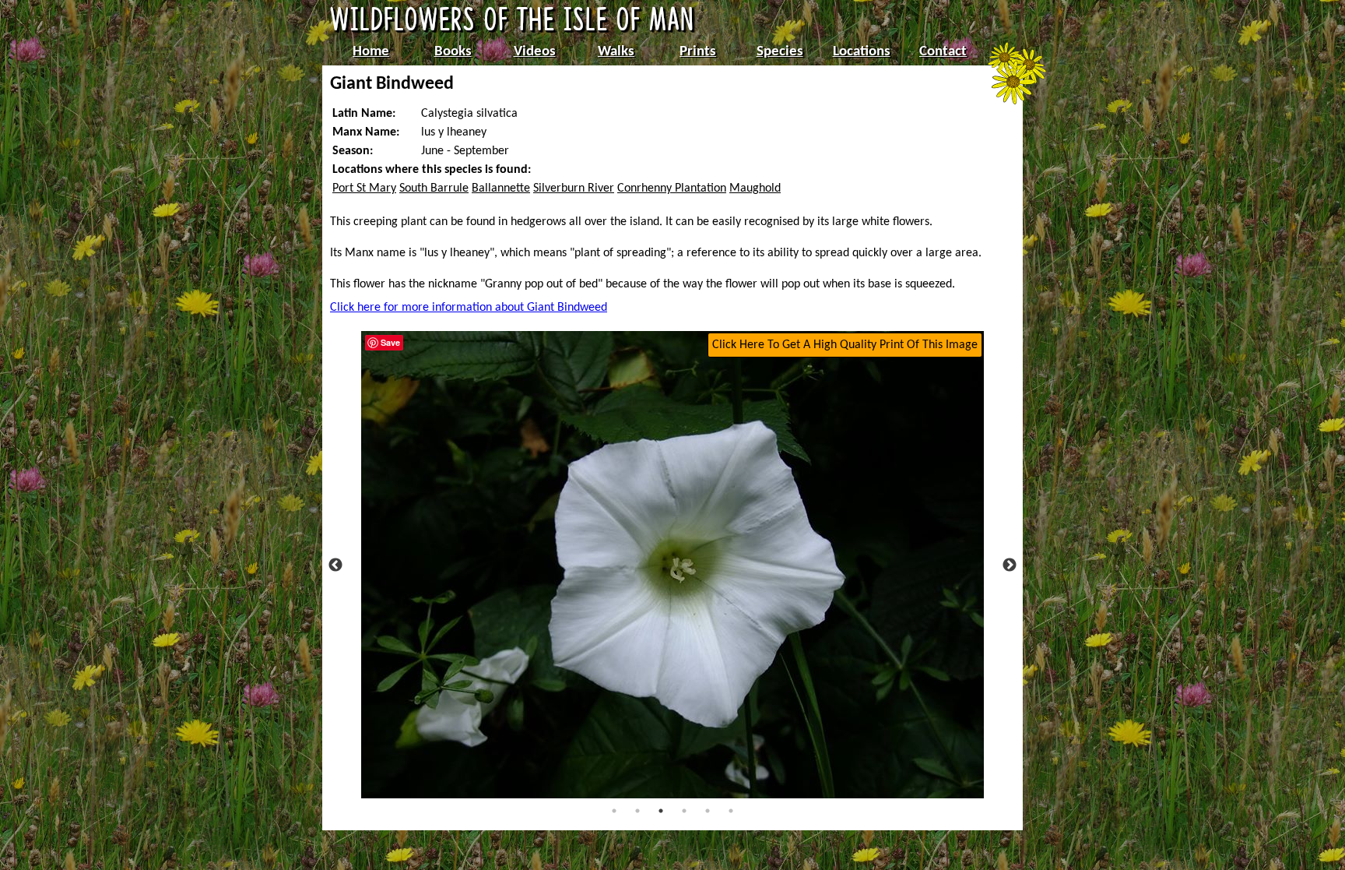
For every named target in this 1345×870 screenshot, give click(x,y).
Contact (943, 51)
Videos (535, 51)
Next (1009, 565)
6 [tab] (731, 811)
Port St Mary (364, 188)
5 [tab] (707, 811)
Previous (335, 565)
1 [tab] (614, 811)
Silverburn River (573, 188)
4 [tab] (684, 811)
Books (453, 51)
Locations (861, 51)
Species (780, 51)
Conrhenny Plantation (671, 188)
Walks (616, 51)
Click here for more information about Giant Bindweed (468, 307)
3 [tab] (661, 811)
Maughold (755, 188)
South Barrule (434, 188)
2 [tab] (637, 811)
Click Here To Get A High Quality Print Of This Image (845, 345)
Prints (698, 51)
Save (390, 342)
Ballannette (501, 188)
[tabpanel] (672, 564)
